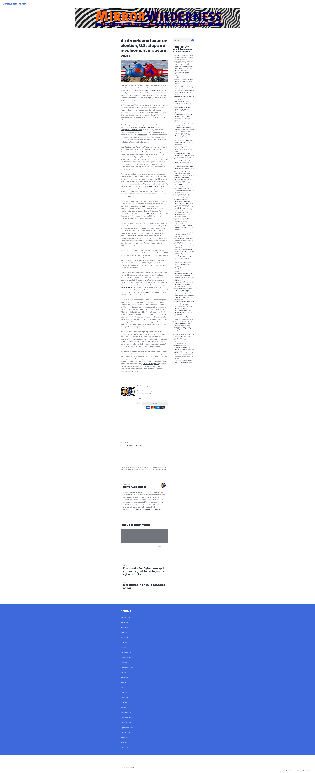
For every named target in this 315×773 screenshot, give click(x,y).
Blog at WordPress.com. (127, 767)
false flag (154, 467)
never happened (127, 287)
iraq (127, 469)
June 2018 (124, 627)
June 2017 (124, 683)
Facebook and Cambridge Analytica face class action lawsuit (182, 109)
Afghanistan (124, 467)
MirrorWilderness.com (14, 3)
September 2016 (127, 728)
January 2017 (126, 708)
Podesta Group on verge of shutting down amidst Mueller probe (183, 328)
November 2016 (127, 718)
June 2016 (124, 743)
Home (298, 4)
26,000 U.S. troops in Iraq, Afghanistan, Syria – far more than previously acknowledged (184, 282)
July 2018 (124, 622)
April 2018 (125, 632)
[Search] (192, 40)
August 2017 (125, 672)
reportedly (143, 135)
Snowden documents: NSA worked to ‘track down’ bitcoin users (184, 160)
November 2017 (127, 657)
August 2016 (125, 733)
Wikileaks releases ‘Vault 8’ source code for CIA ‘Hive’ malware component (183, 347)
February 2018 (126, 642)
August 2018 (125, 617)
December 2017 (127, 652)
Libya (129, 469)
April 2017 (125, 693)
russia (136, 469)
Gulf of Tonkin (162, 467)
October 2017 (126, 662)
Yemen (165, 469)
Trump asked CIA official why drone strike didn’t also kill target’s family (183, 116)
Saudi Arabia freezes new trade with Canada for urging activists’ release (184, 68)
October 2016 (126, 723)
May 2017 (124, 688)
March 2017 (125, 698)
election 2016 (147, 467)
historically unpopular (151, 364)
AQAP (129, 467)
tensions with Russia (152, 90)
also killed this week (148, 152)
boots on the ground (137, 467)
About (304, 4)
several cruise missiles (144, 206)
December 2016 (127, 713)
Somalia (148, 469)
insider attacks (152, 186)
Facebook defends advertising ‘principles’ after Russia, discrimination (183, 290)
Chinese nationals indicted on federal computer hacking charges (183, 275)
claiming (148, 213)
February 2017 (126, 703)
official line (158, 115)
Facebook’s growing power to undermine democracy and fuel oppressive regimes (184, 232)
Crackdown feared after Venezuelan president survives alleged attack (183, 74)
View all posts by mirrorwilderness (148, 509)
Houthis (123, 469)
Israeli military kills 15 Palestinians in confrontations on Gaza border (184, 147)
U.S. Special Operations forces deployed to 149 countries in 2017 (183, 256)
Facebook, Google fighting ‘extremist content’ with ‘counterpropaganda (182, 219)
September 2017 (127, 667)
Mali (133, 469)
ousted (133, 236)
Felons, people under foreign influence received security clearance (183, 173)
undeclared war (159, 469)
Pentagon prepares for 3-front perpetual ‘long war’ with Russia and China (184, 134)
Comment (161, 546)
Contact (310, 4)
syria (152, 469)
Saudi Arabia (142, 469)
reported (124, 317)
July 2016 (124, 738)
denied (147, 292)
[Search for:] (183, 40)
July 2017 (124, 677)
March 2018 (125, 637)
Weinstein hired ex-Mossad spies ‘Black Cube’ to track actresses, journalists (184, 354)
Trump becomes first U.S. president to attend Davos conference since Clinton (182, 201)
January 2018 (126, 647)
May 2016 (124, 748)
